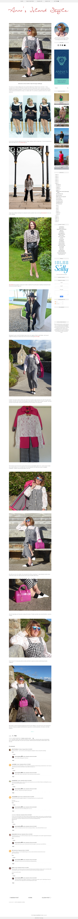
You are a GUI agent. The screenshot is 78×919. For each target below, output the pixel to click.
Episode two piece (59, 195)
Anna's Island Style (39, 10)
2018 (56, 217)
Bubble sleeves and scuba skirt (61, 196)
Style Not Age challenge (24, 740)
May (57, 208)
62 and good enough (59, 200)
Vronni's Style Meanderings (61, 252)
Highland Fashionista (61, 234)
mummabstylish (14, 780)
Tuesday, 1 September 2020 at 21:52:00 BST (27, 796)
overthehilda (14, 764)
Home (22, 1)
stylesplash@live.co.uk (16, 796)
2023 (56, 179)
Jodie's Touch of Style (61, 236)
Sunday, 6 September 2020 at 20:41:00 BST (30, 842)
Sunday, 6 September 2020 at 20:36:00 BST (30, 772)
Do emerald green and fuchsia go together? (61, 102)
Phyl (12, 850)
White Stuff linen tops (59, 193)
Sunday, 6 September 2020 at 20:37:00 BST (30, 788)
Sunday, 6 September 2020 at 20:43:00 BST (30, 877)
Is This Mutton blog (21, 142)
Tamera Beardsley (62, 250)
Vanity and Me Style (61, 251)
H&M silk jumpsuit (59, 203)
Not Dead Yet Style (62, 244)
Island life (39, 1)
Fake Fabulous (61, 231)
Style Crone (61, 249)
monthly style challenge (30, 739)
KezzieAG (61, 237)
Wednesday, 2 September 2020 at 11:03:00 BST (24, 834)
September (58, 188)
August (57, 190)
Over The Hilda (36, 336)
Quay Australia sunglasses (14, 740)
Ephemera (61, 230)
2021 (56, 181)
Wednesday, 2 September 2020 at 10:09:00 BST (24, 814)
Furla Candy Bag (21, 739)
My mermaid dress (59, 199)
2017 (56, 218)
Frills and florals (58, 198)
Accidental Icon (61, 226)
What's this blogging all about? (61, 144)
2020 (56, 183)
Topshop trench (44, 740)
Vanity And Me (14, 834)
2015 (56, 221)
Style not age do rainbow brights (61, 166)
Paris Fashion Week (45, 739)
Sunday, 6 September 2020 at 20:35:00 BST (30, 756)
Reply (13, 752)
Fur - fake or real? (61, 123)
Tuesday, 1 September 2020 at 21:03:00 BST (24, 780)
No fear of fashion (61, 242)
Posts (57, 301)
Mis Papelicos (61, 240)
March (57, 211)
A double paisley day (59, 202)
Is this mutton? (61, 235)
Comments (57, 303)
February (57, 212)
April (57, 209)
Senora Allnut (61, 247)
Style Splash (11, 284)
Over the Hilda (61, 246)
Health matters (30, 1)
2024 (56, 177)
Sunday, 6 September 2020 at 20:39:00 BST (30, 826)
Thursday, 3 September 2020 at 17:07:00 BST (21, 867)
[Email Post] (33, 738)
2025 (56, 176)
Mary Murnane (61, 239)
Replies (14, 754)
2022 (56, 180)
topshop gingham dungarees (35, 740)
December (58, 184)
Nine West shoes (38, 739)
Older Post (46, 897)
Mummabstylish (44, 212)
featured (13, 739)
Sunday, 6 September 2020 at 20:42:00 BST (30, 859)
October (57, 187)
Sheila (13, 867)
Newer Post (14, 897)
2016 (56, 220)
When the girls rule (61, 254)
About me (47, 1)
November (58, 185)
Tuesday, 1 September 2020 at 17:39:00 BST (24, 764)
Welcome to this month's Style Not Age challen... (62, 192)
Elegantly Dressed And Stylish (61, 229)
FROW (17, 739)
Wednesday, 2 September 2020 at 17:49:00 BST (21, 850)
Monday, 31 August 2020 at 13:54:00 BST (25, 749)
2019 (56, 215)
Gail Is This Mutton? (15, 749)
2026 (56, 174)
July (56, 205)
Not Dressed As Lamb (61, 245)
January (57, 214)
